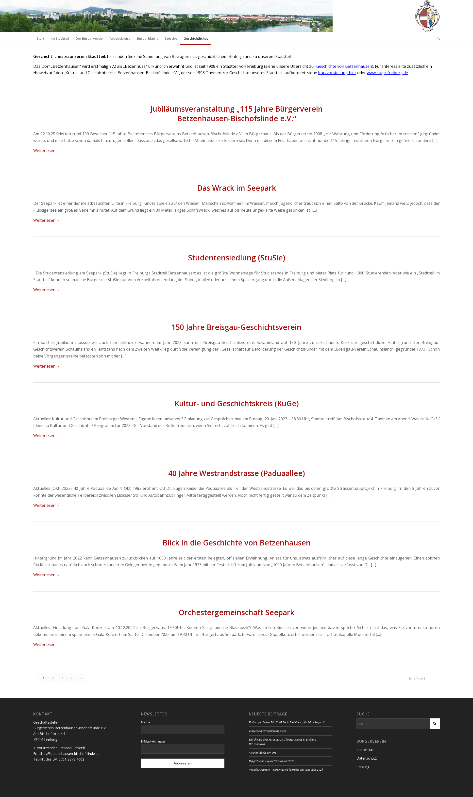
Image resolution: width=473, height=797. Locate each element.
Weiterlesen (44, 150)
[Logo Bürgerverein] (427, 16)
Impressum (365, 749)
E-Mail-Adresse (153, 741)
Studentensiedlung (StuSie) (236, 258)
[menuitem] (40, 38)
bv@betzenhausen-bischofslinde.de (72, 753)
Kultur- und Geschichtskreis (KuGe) (236, 403)
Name (145, 722)
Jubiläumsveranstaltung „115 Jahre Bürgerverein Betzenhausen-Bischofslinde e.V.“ (236, 113)
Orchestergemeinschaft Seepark (236, 612)
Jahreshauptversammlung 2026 (267, 731)
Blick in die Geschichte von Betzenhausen (237, 543)
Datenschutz (366, 758)
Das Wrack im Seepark (236, 188)
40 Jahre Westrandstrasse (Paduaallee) (236, 473)
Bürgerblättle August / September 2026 (271, 761)
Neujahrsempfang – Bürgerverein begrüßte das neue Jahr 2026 (286, 769)
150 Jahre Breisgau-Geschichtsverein (236, 327)
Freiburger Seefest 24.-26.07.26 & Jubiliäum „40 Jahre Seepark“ (287, 722)
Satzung (362, 766)
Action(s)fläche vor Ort (262, 752)
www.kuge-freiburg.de (387, 72)
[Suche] (436, 38)
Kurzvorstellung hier (337, 72)
